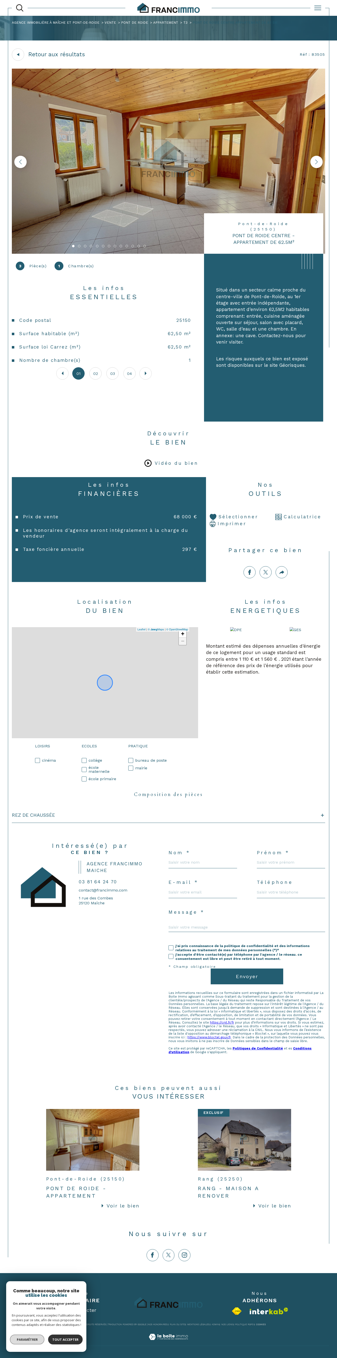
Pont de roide (134, 22)
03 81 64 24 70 (98, 882)
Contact (329, 386)
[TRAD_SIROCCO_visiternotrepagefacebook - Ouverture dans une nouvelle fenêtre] (153, 1255)
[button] (316, 162)
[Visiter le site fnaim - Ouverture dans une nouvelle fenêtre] (237, 1311)
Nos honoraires (157, 1324)
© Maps (156, 629)
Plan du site (177, 1324)
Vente (110, 22)
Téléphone (275, 882)
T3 (185, 22)
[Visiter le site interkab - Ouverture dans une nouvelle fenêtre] (269, 1311)
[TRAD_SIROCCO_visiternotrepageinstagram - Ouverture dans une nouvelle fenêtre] (184, 1255)
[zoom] (168, 252)
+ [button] (182, 634)
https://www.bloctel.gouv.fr (209, 1037)
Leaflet (141, 629)
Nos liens (227, 1324)
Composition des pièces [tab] (168, 794)
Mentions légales (198, 1324)
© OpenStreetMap (177, 629)
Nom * (179, 853)
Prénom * (273, 853)
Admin (215, 1324)
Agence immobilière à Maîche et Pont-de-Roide (55, 22)
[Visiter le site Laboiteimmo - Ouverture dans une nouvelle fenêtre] (168, 1342)
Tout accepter (65, 1339)
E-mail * (183, 882)
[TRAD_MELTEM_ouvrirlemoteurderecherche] (20, 8)
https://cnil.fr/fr (222, 1022)
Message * (186, 912)
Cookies (261, 1324)
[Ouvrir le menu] (317, 8)
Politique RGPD (244, 1324)
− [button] (182, 641)
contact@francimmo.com (103, 890)
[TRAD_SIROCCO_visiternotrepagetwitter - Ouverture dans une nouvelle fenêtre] (169, 1255)
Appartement (165, 22)
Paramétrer (27, 1339)
